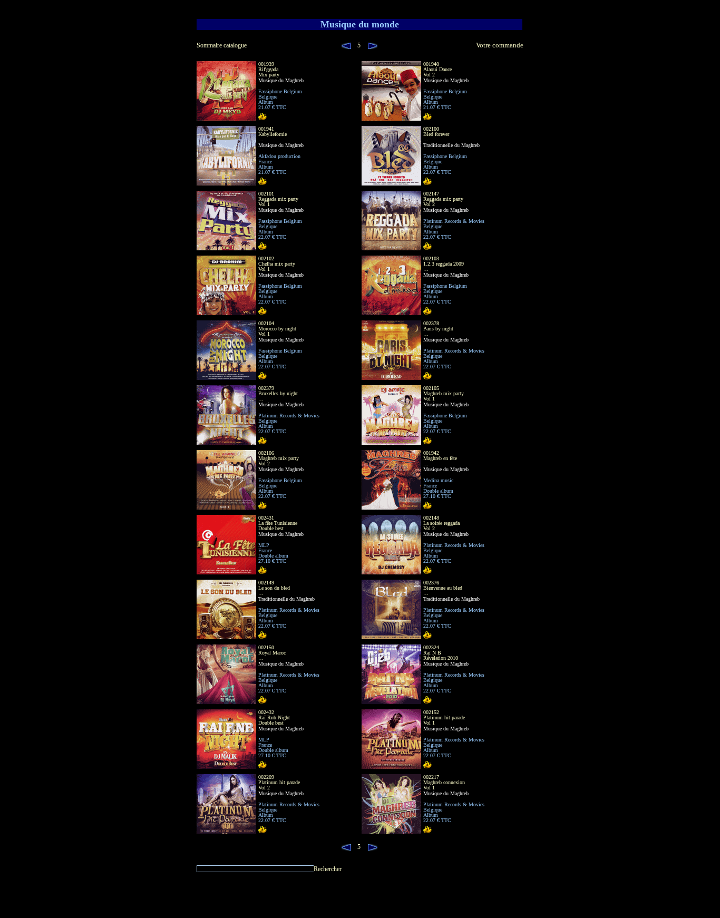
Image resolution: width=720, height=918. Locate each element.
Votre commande (499, 45)
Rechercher (328, 869)
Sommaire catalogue (222, 45)
